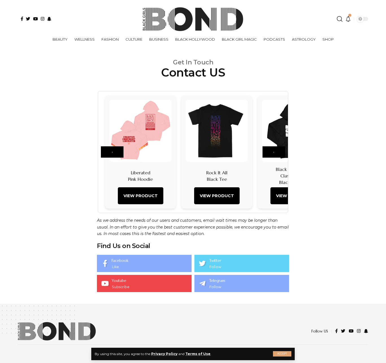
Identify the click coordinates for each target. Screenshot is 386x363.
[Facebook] (144, 263)
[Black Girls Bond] (57, 331)
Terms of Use (198, 354)
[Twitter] (241, 263)
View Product (140, 195)
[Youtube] (144, 283)
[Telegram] (241, 283)
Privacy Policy (164, 354)
